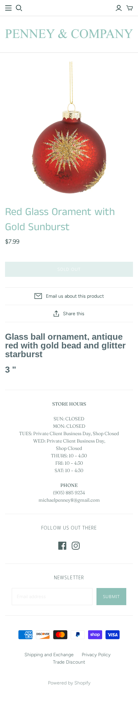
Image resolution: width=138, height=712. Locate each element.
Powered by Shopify (69, 683)
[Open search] (19, 8)
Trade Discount (69, 662)
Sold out (68, 269)
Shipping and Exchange (49, 655)
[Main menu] (8, 8)
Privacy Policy (96, 655)
